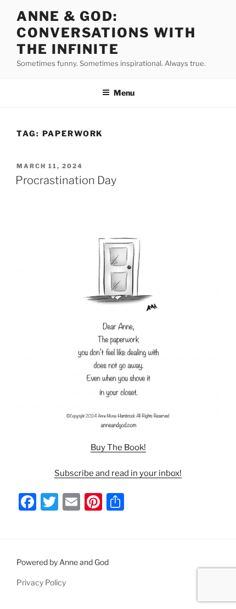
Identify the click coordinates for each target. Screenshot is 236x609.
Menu (124, 92)
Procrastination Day (65, 180)
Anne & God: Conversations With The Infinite (106, 32)
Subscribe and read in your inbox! (118, 473)
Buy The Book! (118, 447)
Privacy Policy (41, 582)
